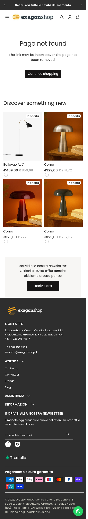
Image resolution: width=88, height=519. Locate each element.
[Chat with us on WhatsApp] (78, 511)
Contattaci (12, 375)
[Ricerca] (62, 17)
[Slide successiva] (81, 5)
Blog (8, 387)
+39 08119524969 (16, 347)
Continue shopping (43, 73)
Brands (9, 381)
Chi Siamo (11, 368)
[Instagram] (17, 444)
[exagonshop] (32, 17)
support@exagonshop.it (21, 352)
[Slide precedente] (5, 5)
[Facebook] (8, 444)
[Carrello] (77, 16)
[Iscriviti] (67, 433)
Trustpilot (16, 458)
